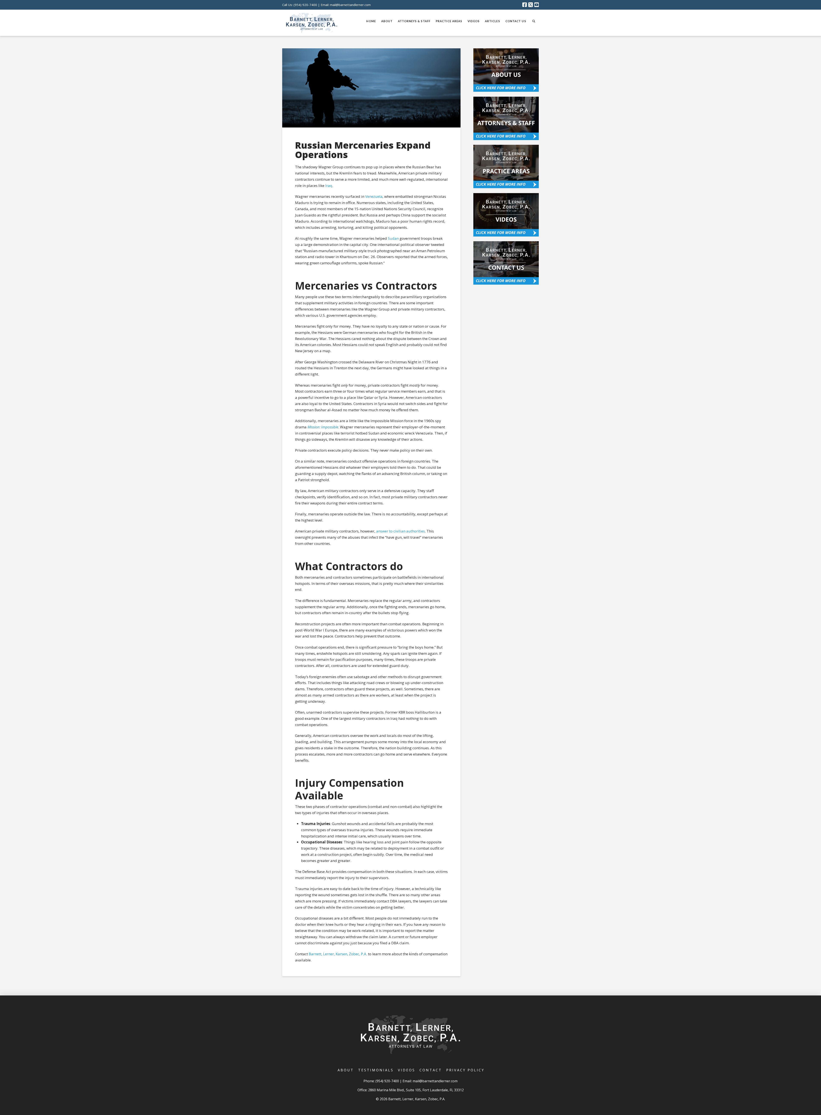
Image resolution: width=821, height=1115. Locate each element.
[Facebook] (524, 4)
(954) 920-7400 (305, 5)
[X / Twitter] (530, 4)
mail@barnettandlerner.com (350, 5)
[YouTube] (536, 4)
